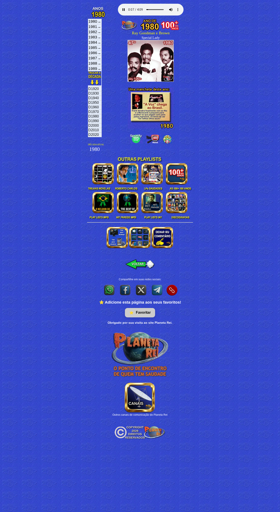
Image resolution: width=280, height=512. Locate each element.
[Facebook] (125, 289)
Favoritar (140, 313)
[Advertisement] (140, 479)
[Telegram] (157, 289)
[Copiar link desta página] (171, 290)
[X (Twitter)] (141, 289)
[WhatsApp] (109, 289)
